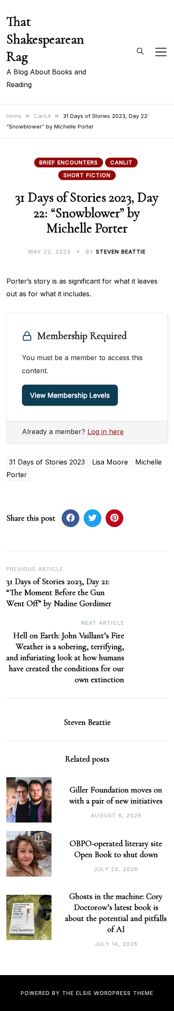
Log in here (105, 431)
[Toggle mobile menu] (161, 52)
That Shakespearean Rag (45, 39)
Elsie (84, 992)
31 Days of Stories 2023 (47, 462)
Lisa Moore (110, 462)
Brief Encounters (68, 162)
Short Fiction (87, 175)
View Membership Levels (70, 395)
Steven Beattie (121, 251)
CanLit (121, 162)
